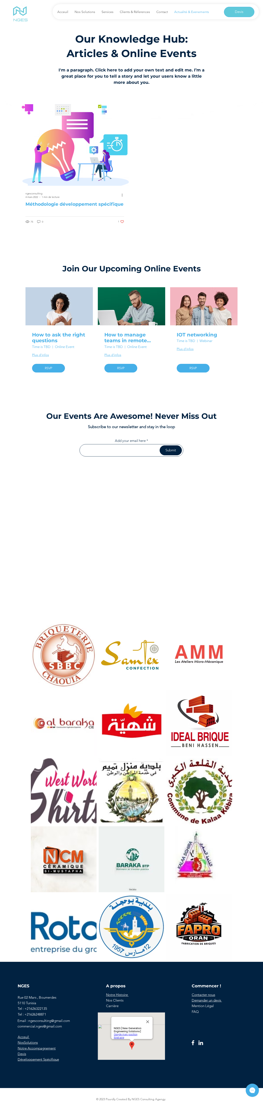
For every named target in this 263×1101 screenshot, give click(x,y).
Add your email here (130, 441)
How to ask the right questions (58, 338)
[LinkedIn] (200, 1042)
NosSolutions (28, 1042)
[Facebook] (193, 1042)
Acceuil (24, 1037)
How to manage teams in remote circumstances (125, 338)
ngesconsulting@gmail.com (49, 1021)
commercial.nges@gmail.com (39, 1026)
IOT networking (197, 335)
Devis (22, 1054)
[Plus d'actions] (123, 195)
